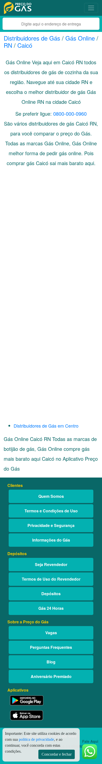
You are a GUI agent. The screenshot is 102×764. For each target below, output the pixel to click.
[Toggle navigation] (91, 8)
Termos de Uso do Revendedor (51, 579)
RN (8, 45)
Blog (51, 662)
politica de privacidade (36, 739)
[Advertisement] (51, 233)
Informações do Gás (51, 540)
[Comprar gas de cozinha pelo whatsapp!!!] (89, 751)
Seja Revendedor (51, 564)
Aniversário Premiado (51, 676)
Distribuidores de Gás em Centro (46, 425)
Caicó (24, 45)
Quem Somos (51, 496)
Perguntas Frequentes (51, 647)
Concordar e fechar (57, 754)
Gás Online (80, 38)
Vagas (51, 632)
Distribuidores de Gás (33, 38)
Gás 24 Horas (51, 608)
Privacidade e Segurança (51, 525)
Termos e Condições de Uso (51, 511)
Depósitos (51, 593)
